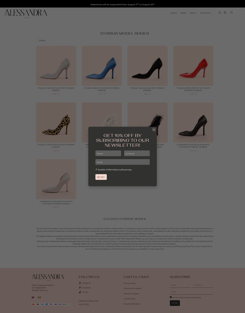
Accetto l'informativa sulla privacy (115, 169)
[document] (122, 156)
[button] (154, 129)
